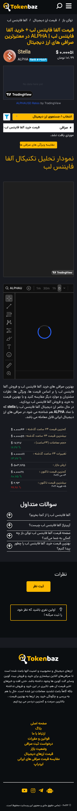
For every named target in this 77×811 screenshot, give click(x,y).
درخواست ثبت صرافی (38, 744)
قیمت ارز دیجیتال (45, 20)
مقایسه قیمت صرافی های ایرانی (39, 759)
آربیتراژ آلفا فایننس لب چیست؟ (49, 525)
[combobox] (43, 116)
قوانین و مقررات (38, 738)
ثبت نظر (38, 586)
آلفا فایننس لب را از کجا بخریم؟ (49, 515)
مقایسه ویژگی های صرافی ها (37, 145)
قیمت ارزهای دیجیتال (38, 754)
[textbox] (43, 117)
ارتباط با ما (38, 733)
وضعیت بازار (39, 749)
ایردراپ (38, 764)
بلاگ (38, 728)
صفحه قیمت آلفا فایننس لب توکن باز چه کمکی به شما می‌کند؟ (43, 536)
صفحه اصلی (39, 723)
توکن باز (67, 20)
